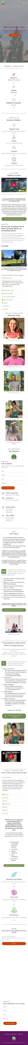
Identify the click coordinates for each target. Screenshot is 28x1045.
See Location (4, 245)
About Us (13, 78)
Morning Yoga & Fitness (14, 879)
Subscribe (14, 943)
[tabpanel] (13, 284)
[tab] (13, 278)
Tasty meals (14, 897)
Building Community (13, 103)
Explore (13, 90)
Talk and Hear (14, 915)
